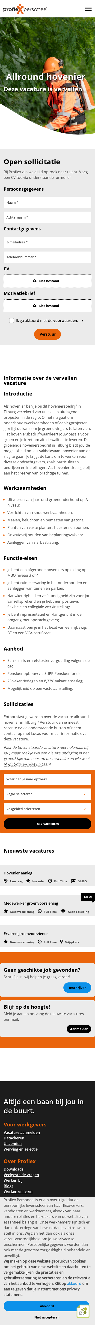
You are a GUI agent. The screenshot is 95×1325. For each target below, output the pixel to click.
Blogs (8, 1185)
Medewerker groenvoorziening (31, 903)
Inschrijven (77, 987)
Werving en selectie (21, 1149)
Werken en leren (18, 1191)
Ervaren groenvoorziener (26, 933)
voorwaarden (65, 320)
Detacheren (14, 1138)
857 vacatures (48, 823)
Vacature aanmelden (22, 1132)
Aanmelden (79, 1029)
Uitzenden (13, 1143)
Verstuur (48, 334)
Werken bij (13, 1180)
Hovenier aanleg (18, 873)
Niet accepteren (46, 1317)
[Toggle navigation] (89, 8)
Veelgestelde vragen (21, 1174)
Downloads (14, 1169)
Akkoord (47, 1306)
